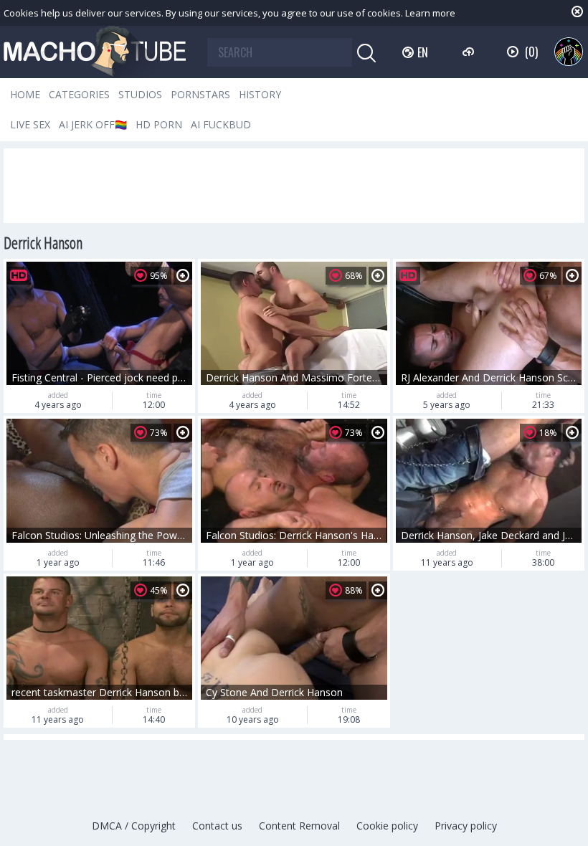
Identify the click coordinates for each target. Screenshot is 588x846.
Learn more (430, 12)
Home (25, 94)
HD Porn (159, 124)
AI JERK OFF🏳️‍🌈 (93, 124)
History (260, 94)
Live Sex (30, 124)
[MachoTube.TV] (95, 52)
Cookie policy (387, 825)
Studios (140, 94)
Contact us (217, 825)
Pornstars (200, 94)
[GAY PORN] (568, 51)
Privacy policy (466, 825)
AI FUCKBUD (221, 124)
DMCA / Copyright (134, 825)
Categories (79, 94)
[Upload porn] (470, 51)
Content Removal (299, 825)
